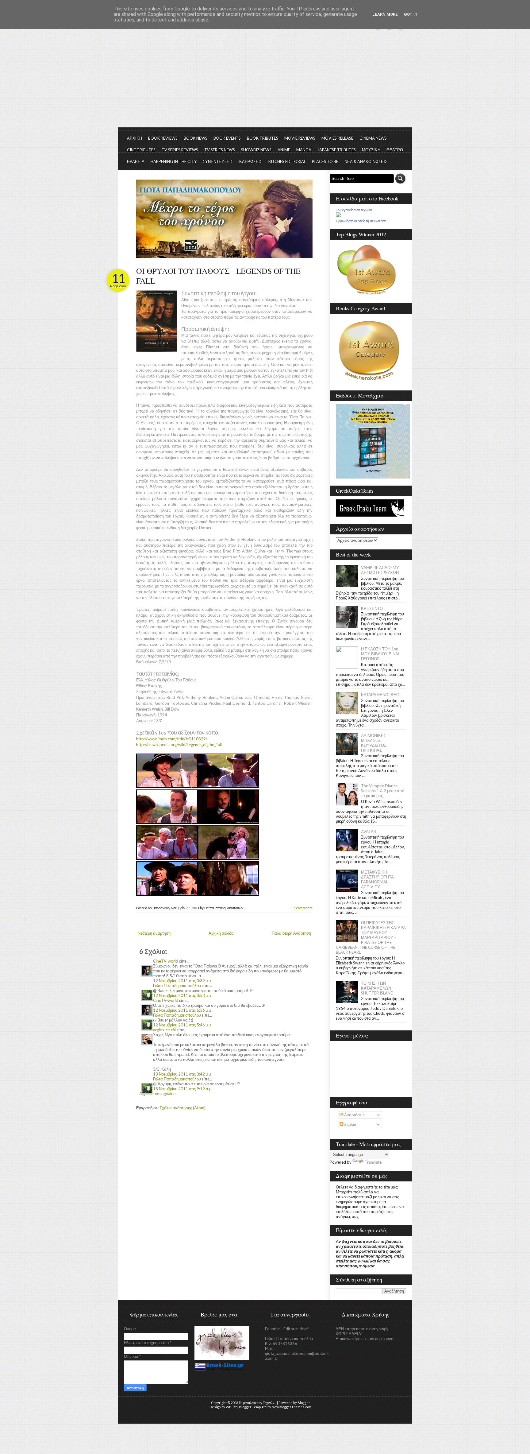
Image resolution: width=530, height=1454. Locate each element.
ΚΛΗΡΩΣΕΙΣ (250, 161)
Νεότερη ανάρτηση (154, 933)
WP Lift (231, 1407)
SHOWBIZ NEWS (256, 149)
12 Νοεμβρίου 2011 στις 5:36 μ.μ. (182, 1010)
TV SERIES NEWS (219, 149)
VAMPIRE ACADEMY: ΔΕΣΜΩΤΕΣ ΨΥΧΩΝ (380, 570)
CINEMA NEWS (373, 138)
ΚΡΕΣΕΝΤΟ (372, 608)
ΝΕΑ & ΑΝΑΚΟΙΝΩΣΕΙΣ (365, 161)
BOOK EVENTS (227, 138)
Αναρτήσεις (353, 1114)
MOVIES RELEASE (337, 138)
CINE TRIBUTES (141, 149)
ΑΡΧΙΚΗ (134, 138)
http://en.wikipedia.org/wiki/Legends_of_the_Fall (179, 744)
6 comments (303, 908)
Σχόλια (349, 1124)
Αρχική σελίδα (221, 933)
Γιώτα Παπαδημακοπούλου (177, 985)
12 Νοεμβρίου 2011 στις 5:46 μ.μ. (182, 1024)
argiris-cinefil (164, 1029)
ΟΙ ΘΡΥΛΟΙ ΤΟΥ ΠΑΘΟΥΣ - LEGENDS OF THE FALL (218, 275)
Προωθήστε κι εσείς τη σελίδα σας (361, 221)
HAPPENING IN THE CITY (174, 161)
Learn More (385, 14)
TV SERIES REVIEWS (180, 149)
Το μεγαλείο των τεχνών (354, 210)
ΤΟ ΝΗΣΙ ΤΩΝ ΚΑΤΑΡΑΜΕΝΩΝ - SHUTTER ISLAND (377, 988)
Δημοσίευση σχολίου (157, 1093)
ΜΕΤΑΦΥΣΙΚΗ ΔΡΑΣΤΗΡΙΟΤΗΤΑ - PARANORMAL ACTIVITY (378, 879)
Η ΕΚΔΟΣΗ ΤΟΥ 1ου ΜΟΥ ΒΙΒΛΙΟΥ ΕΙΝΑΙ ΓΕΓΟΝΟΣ (380, 653)
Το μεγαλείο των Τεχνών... (257, 1403)
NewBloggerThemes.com (292, 1407)
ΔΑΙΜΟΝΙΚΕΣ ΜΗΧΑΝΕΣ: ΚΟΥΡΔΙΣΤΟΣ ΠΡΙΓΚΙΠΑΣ (373, 743)
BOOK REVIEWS (163, 138)
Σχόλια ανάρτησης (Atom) (182, 1107)
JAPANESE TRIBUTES (336, 149)
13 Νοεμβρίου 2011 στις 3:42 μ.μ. (182, 1074)
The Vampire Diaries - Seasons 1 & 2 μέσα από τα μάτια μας (382, 790)
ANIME (284, 149)
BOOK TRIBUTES (262, 138)
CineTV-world (165, 961)
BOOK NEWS (195, 138)
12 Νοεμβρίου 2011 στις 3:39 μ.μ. (182, 980)
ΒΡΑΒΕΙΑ (135, 161)
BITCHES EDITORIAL (287, 161)
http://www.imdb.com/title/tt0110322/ (171, 738)
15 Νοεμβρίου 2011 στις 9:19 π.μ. (182, 1088)
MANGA (303, 149)
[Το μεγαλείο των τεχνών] (338, 215)
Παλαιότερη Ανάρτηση (291, 933)
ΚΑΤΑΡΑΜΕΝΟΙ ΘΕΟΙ (381, 694)
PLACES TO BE (325, 161)
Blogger (304, 1403)
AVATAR (368, 831)
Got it (411, 14)
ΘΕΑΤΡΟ (394, 149)
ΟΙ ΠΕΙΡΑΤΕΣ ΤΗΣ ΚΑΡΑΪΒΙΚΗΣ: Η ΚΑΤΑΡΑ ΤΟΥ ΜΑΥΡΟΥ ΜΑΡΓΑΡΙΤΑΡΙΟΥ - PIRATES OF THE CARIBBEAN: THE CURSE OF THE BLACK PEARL (371, 937)
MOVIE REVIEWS (299, 138)
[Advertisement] (265, 81)
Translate (373, 1162)
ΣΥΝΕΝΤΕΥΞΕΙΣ (218, 161)
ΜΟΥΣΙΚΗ (371, 149)
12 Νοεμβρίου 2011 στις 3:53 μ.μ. (182, 995)
